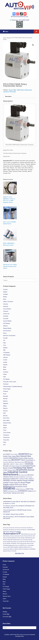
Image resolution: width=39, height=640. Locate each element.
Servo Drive (6, 418)
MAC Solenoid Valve (22, 475)
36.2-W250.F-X (7, 454)
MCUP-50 (5, 539)
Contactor (5, 311)
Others (5, 374)
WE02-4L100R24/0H (14, 549)
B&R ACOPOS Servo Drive (27, 534)
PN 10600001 (8, 543)
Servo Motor (6, 420)
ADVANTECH (23, 454)
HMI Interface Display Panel (16, 466)
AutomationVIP (12, 533)
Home (4, 37)
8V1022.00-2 (30, 527)
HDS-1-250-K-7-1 (20, 464)
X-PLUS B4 (13, 551)
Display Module (7, 328)
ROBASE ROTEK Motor (15, 485)
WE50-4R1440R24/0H (24, 549)
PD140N (30, 541)
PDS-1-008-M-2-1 (29, 479)
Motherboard (7, 479)
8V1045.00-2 (6, 529)
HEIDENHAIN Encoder (30, 537)
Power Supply (6, 389)
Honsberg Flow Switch (23, 467)
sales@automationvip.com (20, 16)
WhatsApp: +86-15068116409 (20, 20)
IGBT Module (6, 355)
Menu (6, 31)
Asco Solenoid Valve (23, 456)
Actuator (5, 289)
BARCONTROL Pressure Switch (18, 458)
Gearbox (5, 347)
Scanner (5, 411)
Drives (5, 333)
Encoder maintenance (15, 536)
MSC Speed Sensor (12, 541)
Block (4, 299)
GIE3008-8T (11, 462)
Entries (6, 614)
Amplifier (5, 294)
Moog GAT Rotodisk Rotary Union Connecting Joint (19, 539)
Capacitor (5, 306)
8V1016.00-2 (18, 527)
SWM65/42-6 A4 (32, 491)
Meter (4, 367)
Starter (5, 425)
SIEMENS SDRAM (23, 547)
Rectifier (5, 398)
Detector (5, 326)
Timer (4, 430)
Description (8, 96)
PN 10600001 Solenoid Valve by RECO (13, 514)
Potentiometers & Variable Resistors (12, 386)
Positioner (5, 384)
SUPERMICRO (22, 491)
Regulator (5, 403)
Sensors (9, 37)
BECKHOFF (16, 460)
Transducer (6, 435)
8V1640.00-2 (24, 529)
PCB (4, 377)
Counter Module (7, 321)
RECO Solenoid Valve (21, 543)
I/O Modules (6, 352)
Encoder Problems (24, 536)
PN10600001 (14, 543)
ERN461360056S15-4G (13, 537)
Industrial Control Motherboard (15, 473)
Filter (4, 343)
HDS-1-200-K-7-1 (11, 464)
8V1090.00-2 (12, 529)
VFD (4, 445)
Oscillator (5, 372)
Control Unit (6, 314)
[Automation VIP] (19, 5)
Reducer (5, 401)
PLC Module (6, 379)
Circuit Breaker (7, 309)
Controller (5, 316)
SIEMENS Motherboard (21, 489)
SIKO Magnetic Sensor (13, 491)
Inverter (5, 360)
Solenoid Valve (7, 423)
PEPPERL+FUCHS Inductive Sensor (15, 480)
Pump (4, 394)
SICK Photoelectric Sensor (19, 486)
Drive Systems (7, 330)
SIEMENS (9, 488)
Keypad (5, 364)
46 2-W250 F (15, 454)
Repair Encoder (30, 543)
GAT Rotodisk (22, 537)
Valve (4, 442)
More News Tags (19, 553)
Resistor (5, 408)
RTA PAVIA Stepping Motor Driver (10, 545)
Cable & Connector (8, 301)
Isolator (5, 362)
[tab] (8, 96)
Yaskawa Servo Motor (18, 493)
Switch (5, 427)
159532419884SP (31, 529)
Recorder (5, 396)
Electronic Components (9, 335)
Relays (5, 406)
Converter (5, 318)
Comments (7, 616)
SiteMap (5, 612)
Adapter (5, 292)
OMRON (13, 479)
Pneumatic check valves (9, 381)
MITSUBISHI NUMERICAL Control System (23, 477)
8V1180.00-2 (18, 529)
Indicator (5, 357)
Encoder (5, 338)
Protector (5, 391)
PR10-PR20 (13, 91)
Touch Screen (6, 432)
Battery (5, 296)
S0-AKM (8, 547)
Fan (4, 340)
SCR (4, 413)
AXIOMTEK (6, 458)
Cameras (5, 304)
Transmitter (6, 440)
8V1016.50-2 (24, 527)
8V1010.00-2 (6, 527)
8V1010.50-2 (12, 527)
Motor (4, 369)
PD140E (26, 541)
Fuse (4, 345)
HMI (4, 350)
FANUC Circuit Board (27, 460)
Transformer (6, 437)
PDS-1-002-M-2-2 (20, 479)
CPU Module (6, 323)
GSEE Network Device (19, 462)
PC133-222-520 (20, 541)
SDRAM (12, 547)
